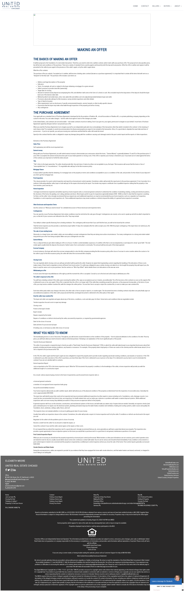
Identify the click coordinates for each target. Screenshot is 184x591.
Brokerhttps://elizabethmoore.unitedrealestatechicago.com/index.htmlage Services (115, 504)
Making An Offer (98, 499)
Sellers (156, 6)
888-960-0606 (126, 553)
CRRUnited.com (174, 467)
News (95, 495)
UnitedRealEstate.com (172, 462)
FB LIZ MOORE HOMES (12, 507)
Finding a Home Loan (56, 499)
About (178, 6)
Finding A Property (143, 499)
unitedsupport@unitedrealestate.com (96, 564)
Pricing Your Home (55, 503)
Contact (145, 6)
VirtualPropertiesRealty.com (170, 469)
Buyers (167, 6)
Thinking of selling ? (11, 501)
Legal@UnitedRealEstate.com (130, 574)
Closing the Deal (10, 499)
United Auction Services (171, 475)
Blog (139, 495)
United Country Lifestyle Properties (168, 477)
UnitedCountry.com (173, 473)
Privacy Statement (91, 547)
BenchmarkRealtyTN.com (171, 465)
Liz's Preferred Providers (145, 497)
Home (135, 6)
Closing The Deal (143, 501)
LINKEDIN (140, 503)
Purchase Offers (99, 501)
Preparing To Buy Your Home (102, 497)
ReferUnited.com (173, 471)
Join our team (9, 497)
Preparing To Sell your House (14, 503)
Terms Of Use (92, 549)
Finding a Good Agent (56, 497)
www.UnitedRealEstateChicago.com (18, 479)
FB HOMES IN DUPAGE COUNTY (147, 505)
